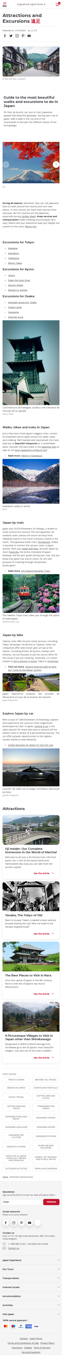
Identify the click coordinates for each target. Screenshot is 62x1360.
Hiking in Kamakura (31, 455)
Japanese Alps (49, 446)
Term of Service (42, 1347)
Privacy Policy (47, 1343)
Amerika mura (15, 317)
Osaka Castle (15, 307)
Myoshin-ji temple (17, 290)
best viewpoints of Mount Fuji (31, 450)
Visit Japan (8, 1314)
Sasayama (13, 312)
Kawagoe (13, 248)
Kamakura (13, 253)
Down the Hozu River (19, 280)
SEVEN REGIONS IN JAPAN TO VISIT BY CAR (30, 745)
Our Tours (8, 1269)
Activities (8, 1305)
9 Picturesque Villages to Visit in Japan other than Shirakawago (29, 1037)
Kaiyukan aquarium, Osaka (22, 302)
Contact (24, 1338)
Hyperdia (14, 551)
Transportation (11, 1278)
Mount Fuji (30, 226)
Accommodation (12, 1296)
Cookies (28, 1347)
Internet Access (11, 1287)
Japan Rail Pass (30, 548)
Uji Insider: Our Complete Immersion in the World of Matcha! (31, 850)
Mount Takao (15, 263)
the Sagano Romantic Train (35, 570)
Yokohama (13, 258)
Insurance (17, 1347)
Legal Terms (35, 1338)
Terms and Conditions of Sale (23, 1343)
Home (5, 1177)
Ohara (11, 275)
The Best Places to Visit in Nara (28, 975)
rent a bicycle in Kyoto (25, 661)
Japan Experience (12, 1260)
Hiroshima (52, 661)
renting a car (41, 726)
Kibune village (15, 285)
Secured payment (31, 1352)
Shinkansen (44, 542)
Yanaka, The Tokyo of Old (23, 915)
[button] (6, 164)
